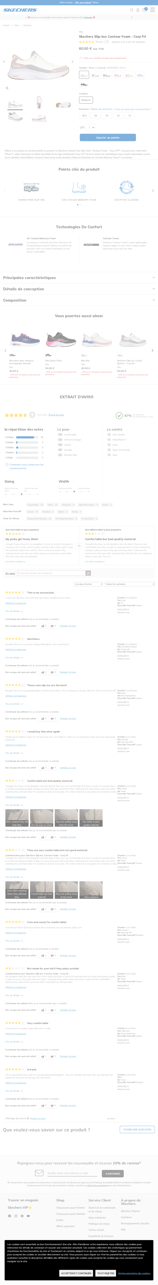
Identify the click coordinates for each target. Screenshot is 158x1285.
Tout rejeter (105, 1273)
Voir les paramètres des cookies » (134, 1273)
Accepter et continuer (76, 1273)
